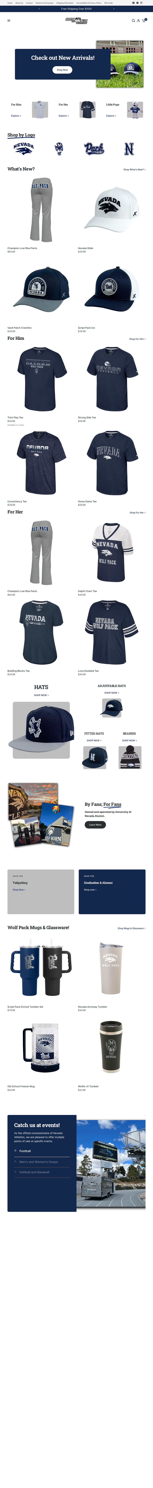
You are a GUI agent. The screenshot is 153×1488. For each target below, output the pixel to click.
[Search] (133, 20)
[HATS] (41, 724)
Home (9, 3)
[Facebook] (134, 3)
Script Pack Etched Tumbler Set (25, 1006)
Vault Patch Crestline (19, 327)
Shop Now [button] (62, 69)
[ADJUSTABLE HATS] (112, 700)
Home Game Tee (87, 501)
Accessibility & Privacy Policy (88, 3)
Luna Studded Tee (88, 670)
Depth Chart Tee (87, 591)
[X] (137, 3)
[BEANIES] (129, 748)
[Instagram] (141, 3)
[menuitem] (10, 2)
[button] (95, 825)
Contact (29, 3)
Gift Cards (108, 3)
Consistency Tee (17, 501)
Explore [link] (15, 116)
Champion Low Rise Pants (22, 248)
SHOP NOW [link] (40, 695)
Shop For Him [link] (136, 339)
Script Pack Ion (86, 327)
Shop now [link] (89, 890)
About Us (19, 3)
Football (25, 1151)
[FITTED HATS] (94, 748)
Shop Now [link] (18, 890)
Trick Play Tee (15, 417)
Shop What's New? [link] (134, 169)
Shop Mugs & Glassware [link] (131, 928)
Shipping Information (65, 3)
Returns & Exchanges (44, 3)
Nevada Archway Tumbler (92, 1006)
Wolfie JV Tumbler (88, 1086)
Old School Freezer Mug (21, 1086)
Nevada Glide (85, 248)
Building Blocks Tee (18, 670)
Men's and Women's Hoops (38, 1161)
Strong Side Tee (87, 417)
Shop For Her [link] (137, 513)
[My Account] (138, 20)
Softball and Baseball (34, 1172)
